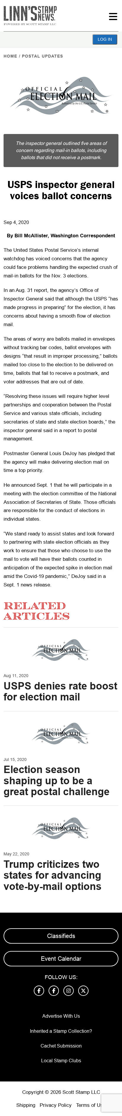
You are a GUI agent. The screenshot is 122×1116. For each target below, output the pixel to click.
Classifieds (61, 936)
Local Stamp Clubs (61, 1060)
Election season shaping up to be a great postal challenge (57, 780)
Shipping (25, 1105)
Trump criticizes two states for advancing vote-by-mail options (53, 875)
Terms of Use (91, 1105)
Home (10, 56)
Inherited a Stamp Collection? (61, 1031)
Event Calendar (61, 958)
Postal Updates (42, 56)
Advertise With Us (61, 1016)
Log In (105, 39)
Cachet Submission (61, 1045)
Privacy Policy (56, 1105)
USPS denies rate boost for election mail (60, 691)
